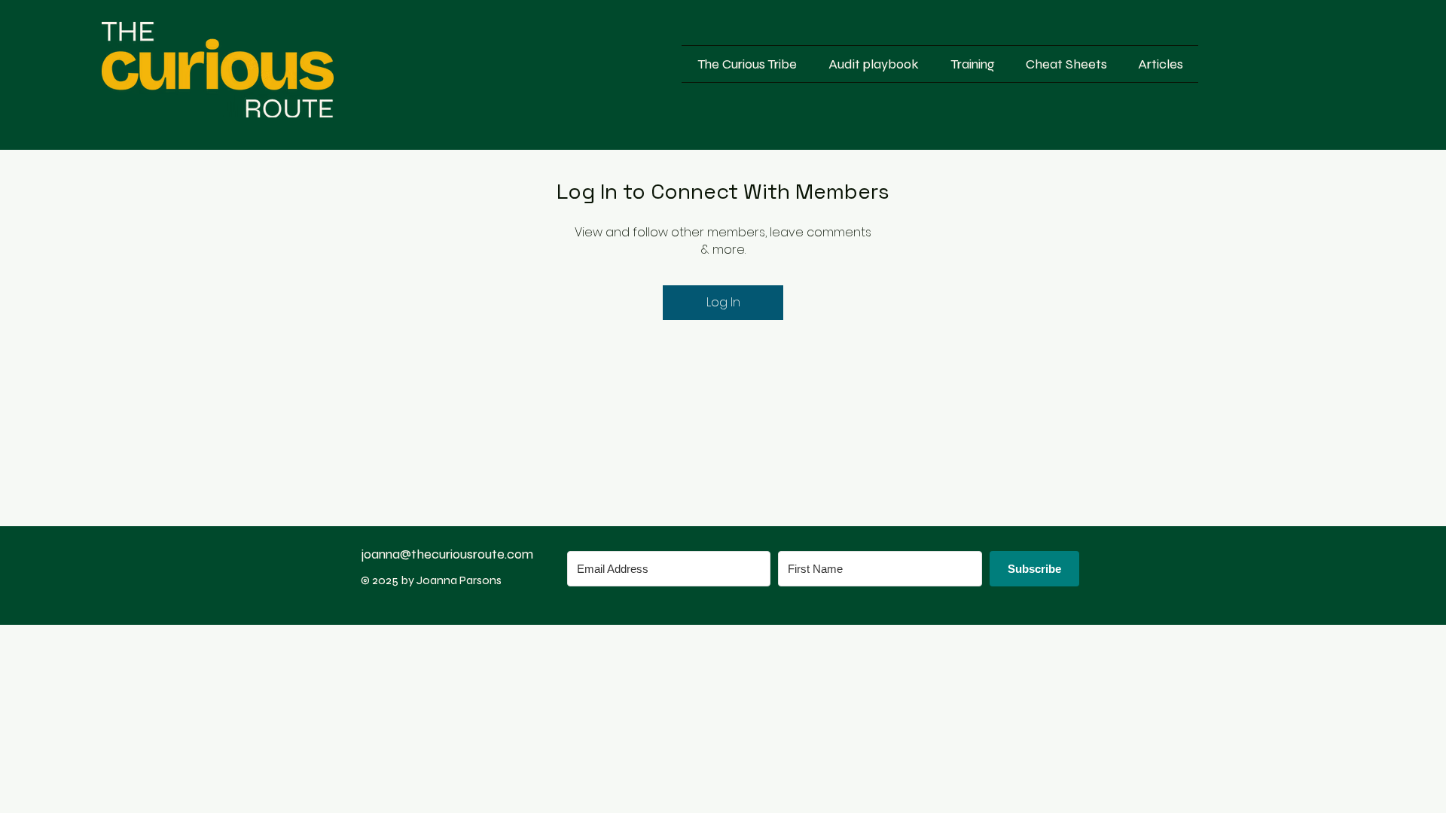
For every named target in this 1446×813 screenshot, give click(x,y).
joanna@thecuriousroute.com (447, 554)
